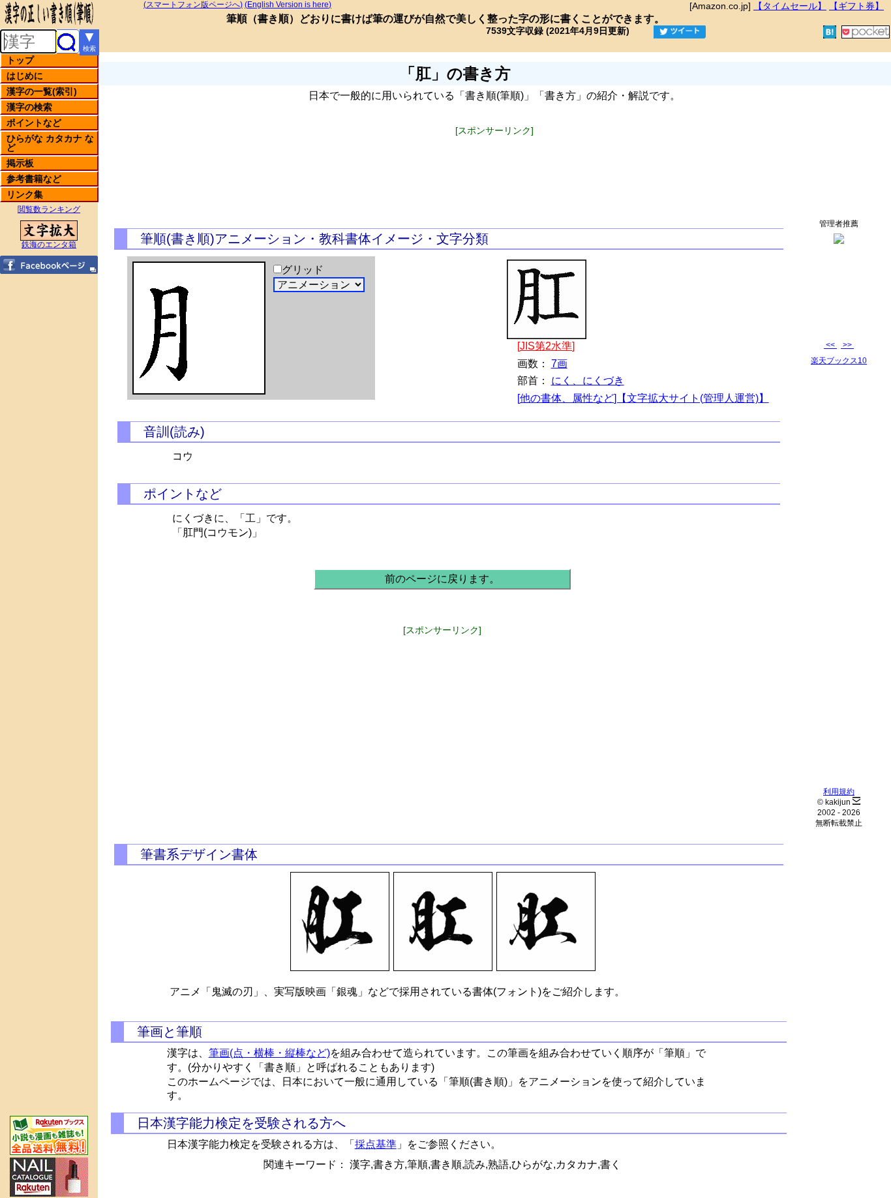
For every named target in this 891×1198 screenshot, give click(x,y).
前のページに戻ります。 (442, 578)
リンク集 (25, 194)
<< (830, 345)
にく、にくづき (587, 380)
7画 (559, 363)
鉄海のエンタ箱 (49, 244)
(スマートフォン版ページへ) (193, 4)
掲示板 (20, 163)
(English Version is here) (288, 4)
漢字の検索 (29, 107)
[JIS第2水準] (546, 346)
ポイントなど (34, 122)
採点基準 (376, 1144)
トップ (20, 60)
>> (847, 345)
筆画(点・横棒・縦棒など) (269, 1052)
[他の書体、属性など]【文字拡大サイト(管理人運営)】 (643, 398)
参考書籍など (34, 178)
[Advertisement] (494, 165)
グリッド (303, 269)
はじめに (25, 75)
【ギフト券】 (856, 6)
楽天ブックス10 (839, 360)
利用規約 (838, 791)
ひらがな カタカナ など (50, 143)
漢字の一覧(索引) (42, 91)
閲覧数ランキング (49, 209)
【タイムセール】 (789, 6)
